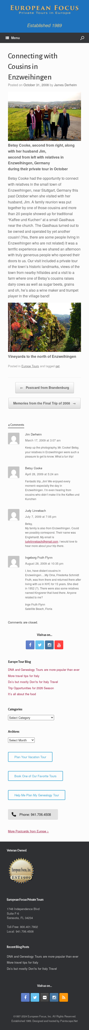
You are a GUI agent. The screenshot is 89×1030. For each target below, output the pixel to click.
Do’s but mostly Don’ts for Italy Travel (33, 682)
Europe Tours (30, 366)
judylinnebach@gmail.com (41, 541)
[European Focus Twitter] (39, 644)
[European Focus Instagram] (49, 644)
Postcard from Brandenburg (44, 387)
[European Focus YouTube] (59, 644)
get (57, 366)
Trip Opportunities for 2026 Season (31, 688)
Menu (15, 37)
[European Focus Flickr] (44, 997)
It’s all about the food (22, 694)
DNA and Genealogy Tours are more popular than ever (43, 669)
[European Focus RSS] (63, 997)
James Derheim (65, 85)
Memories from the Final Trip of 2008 (44, 403)
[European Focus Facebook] (30, 644)
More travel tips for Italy (23, 676)
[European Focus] (44, 10)
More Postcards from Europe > (28, 831)
